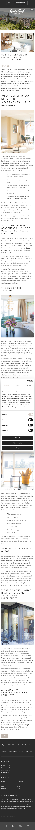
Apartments (4, 784)
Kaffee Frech (21, 781)
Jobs (19, 786)
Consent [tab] (6, 385)
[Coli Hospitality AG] (17, 12)
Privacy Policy (23, 751)
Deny (17, 448)
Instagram (13, 826)
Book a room (20, 3)
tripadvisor (21, 826)
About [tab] (29, 385)
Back (4, 736)
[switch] (30, 419)
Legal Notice (13, 751)
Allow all (17, 438)
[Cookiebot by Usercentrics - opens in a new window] (25, 381)
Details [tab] (17, 385)
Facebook (7, 826)
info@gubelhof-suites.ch (26, 745)
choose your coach (25, 720)
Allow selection (17, 443)
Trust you (28, 826)
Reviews (3, 788)
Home (3, 781)
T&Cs (31, 751)
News (2, 786)
